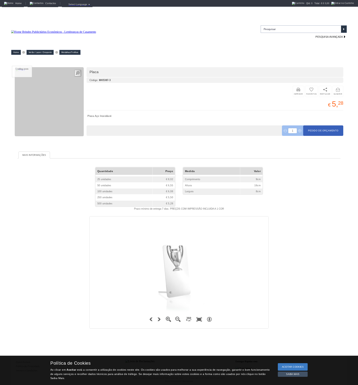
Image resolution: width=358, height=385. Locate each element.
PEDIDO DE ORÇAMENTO (323, 130)
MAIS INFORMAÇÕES (34, 155)
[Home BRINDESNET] (53, 27)
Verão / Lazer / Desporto (40, 52)
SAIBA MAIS (292, 374)
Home (16, 52)
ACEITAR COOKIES (293, 367)
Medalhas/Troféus (69, 52)
